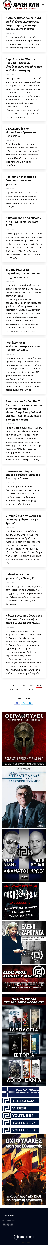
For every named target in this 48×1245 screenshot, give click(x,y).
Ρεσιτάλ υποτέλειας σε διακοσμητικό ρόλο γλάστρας (21, 180)
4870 (31, 689)
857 (24, 685)
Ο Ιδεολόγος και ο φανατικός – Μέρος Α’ (20, 576)
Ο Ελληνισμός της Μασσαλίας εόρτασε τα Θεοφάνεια (21, 132)
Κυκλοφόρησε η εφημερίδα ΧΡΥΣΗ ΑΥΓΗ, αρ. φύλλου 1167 (23, 221)
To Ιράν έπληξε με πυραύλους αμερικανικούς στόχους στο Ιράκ (23, 273)
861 (18, 689)
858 (32, 685)
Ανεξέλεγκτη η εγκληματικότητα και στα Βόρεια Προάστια (23, 346)
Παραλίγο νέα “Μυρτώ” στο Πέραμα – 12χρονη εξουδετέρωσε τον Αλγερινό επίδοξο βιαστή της (24, 64)
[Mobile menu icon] (43, 5)
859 (39, 685)
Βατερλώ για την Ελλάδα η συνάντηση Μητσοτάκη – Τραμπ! (23, 519)
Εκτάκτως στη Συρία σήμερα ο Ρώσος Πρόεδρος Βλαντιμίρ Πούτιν (23, 474)
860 (11, 689)
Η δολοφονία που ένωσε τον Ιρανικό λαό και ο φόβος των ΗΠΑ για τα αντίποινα (24, 619)
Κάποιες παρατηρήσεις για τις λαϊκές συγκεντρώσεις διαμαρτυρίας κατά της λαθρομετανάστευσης (23, 23)
